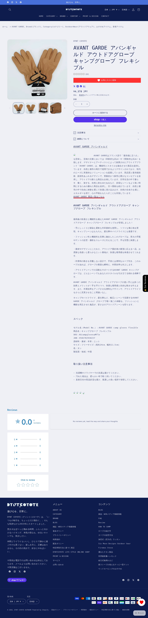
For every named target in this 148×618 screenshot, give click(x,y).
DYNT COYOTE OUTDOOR (22, 610)
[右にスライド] (64, 108)
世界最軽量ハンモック (107, 556)
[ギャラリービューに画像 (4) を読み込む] (55, 108)
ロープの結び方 (104, 531)
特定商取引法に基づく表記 (64, 548)
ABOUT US (57, 510)
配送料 (81, 95)
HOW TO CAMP (104, 527)
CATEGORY (57, 514)
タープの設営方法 (105, 535)
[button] (10, 9)
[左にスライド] (9, 108)
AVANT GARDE (18, 27)
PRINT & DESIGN (60, 556)
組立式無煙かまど (105, 560)
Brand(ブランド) (33, 27)
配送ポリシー (58, 543)
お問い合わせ (58, 564)
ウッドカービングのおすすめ (110, 569)
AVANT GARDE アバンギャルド (90, 146)
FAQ (100, 518)
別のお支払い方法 (100, 125)
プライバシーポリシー (62, 535)
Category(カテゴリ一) (53, 27)
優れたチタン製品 (105, 552)
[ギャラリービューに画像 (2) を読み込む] (31, 108)
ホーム (5, 27)
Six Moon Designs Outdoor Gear (114, 543)
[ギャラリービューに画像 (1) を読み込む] (18, 108)
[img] (79, 74)
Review (101, 522)
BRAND (55, 518)
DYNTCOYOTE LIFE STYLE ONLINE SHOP (71, 552)
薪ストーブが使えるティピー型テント (113, 564)
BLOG (55, 522)
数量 (75, 99)
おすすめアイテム (103, 27)
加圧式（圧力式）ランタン (109, 539)
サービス (56, 560)
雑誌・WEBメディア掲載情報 (64, 527)
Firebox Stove (105, 548)
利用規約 (56, 539)
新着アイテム (118, 27)
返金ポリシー (58, 531)
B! (84, 86)
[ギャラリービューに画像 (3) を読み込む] (43, 108)
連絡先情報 (126, 610)
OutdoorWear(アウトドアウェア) (79, 27)
